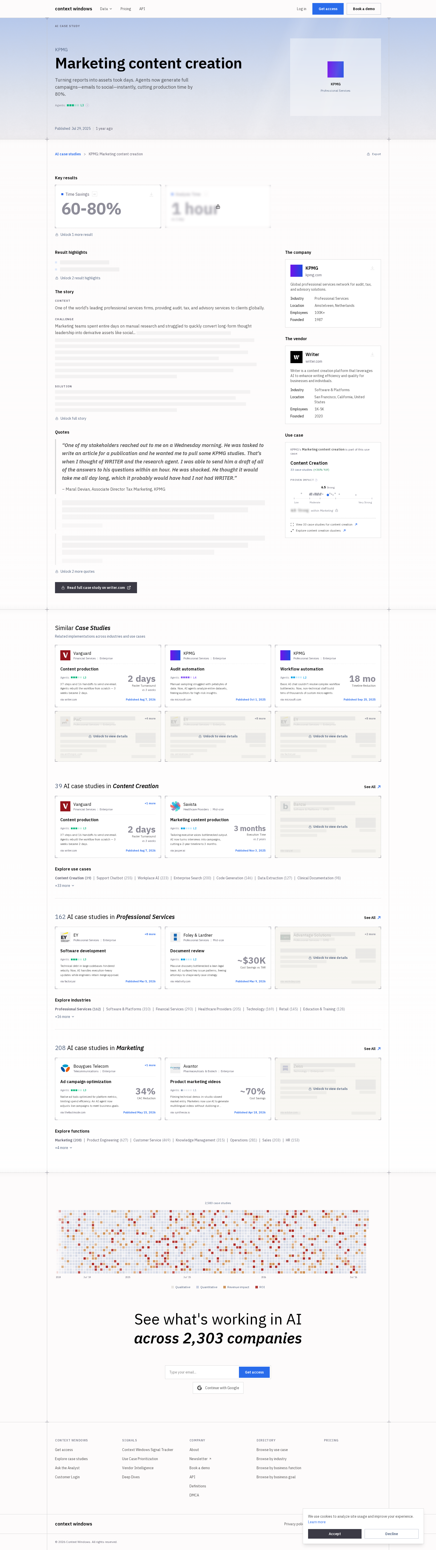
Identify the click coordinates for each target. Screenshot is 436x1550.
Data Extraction (275, 878)
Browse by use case (272, 1449)
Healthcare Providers (219, 1009)
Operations (243, 1140)
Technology (260, 1009)
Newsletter (198, 1459)
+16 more (62, 1016)
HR (292, 1140)
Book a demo (364, 9)
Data (104, 9)
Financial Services (174, 1009)
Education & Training (324, 1009)
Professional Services (78, 1009)
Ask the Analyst (67, 1468)
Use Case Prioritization (140, 1459)
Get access (328, 9)
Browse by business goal (276, 1477)
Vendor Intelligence (138, 1468)
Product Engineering (107, 1140)
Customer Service (152, 1140)
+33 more (62, 885)
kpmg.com (314, 275)
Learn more (317, 1522)
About (194, 1449)
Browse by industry (272, 1459)
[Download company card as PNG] (372, 267)
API (142, 9)
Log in (301, 9)
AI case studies (68, 154)
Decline (391, 1534)
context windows (73, 9)
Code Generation (234, 878)
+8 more (150, 934)
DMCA (194, 1495)
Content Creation (309, 463)
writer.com (314, 361)
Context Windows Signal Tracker (147, 1449)
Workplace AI (153, 878)
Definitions (197, 1486)
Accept (335, 1534)
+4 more (61, 1147)
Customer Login (67, 1477)
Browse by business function (279, 1468)
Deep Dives (131, 1477)
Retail (288, 1009)
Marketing (68, 1140)
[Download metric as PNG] (151, 194)
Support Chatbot (114, 878)
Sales (271, 1140)
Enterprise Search (192, 878)
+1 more (150, 803)
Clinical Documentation (319, 878)
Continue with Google (222, 1388)
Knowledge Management (200, 1140)
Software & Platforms (128, 1009)
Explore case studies (71, 1459)
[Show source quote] (94, 193)
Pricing (126, 9)
